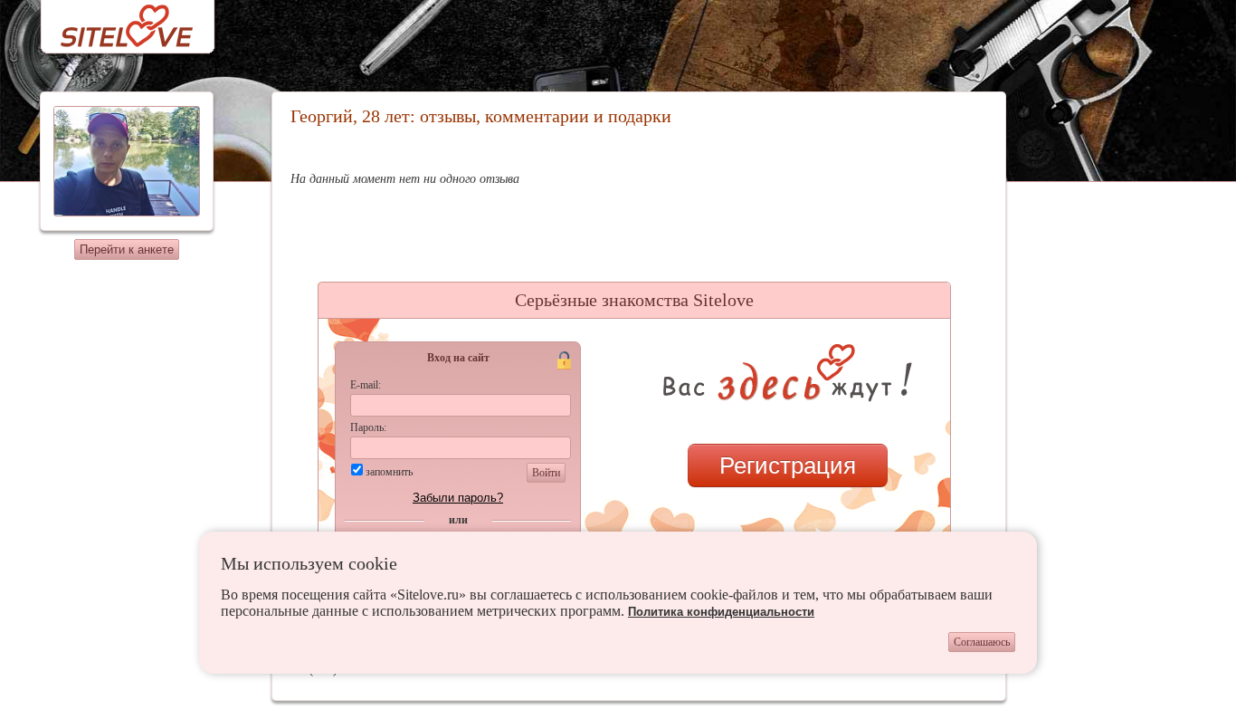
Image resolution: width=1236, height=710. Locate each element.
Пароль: (368, 427)
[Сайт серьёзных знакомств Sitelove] (112, 21)
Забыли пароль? (458, 497)
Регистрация (787, 465)
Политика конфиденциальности (721, 612)
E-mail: (365, 385)
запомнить (389, 471)
